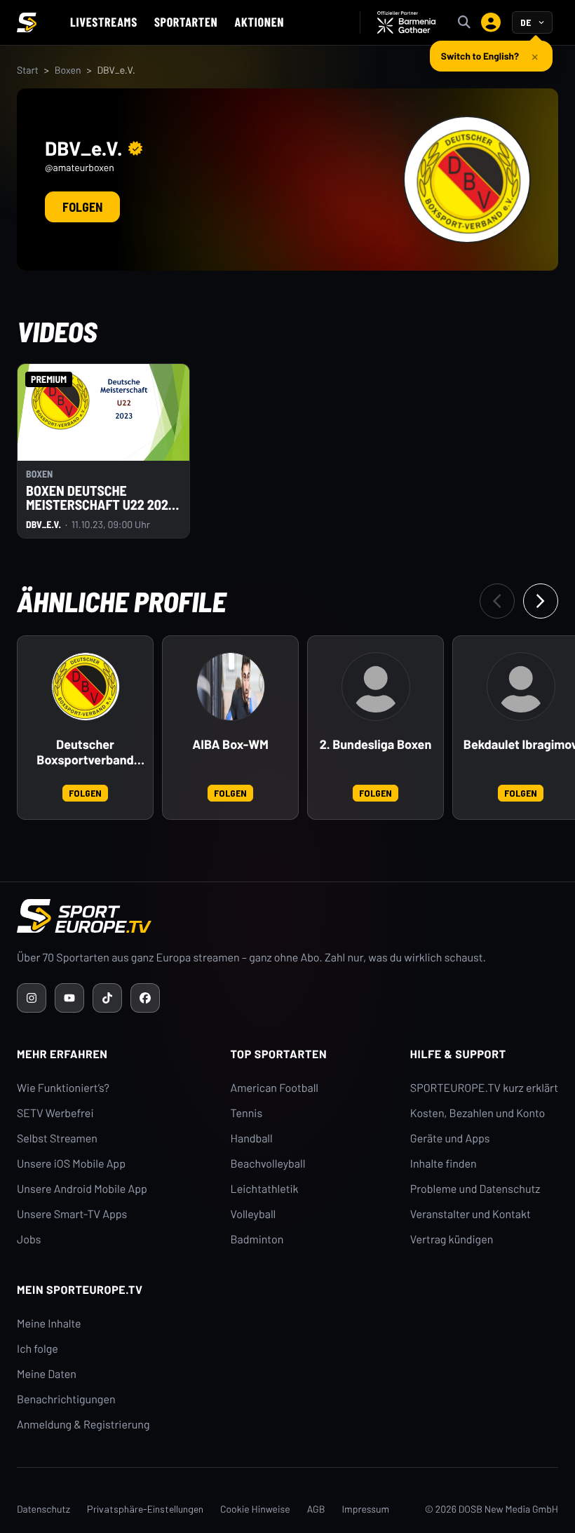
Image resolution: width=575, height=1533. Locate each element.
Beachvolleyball (268, 1163)
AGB (316, 1509)
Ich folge (37, 1349)
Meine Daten (46, 1374)
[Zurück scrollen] (497, 601)
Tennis (247, 1113)
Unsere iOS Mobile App (71, 1163)
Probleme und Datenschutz (475, 1189)
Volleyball (253, 1214)
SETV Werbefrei (55, 1113)
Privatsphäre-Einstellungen (145, 1509)
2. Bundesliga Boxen (376, 744)
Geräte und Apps (450, 1138)
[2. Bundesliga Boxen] (376, 686)
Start (28, 70)
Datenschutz (43, 1509)
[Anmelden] (491, 22)
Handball (252, 1138)
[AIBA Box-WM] (230, 686)
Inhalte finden (443, 1163)
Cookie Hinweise (255, 1509)
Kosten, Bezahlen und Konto (477, 1113)
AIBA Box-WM (230, 744)
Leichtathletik (265, 1189)
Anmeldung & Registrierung (83, 1424)
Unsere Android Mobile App (82, 1189)
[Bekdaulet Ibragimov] (521, 686)
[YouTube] (69, 998)
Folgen (82, 207)
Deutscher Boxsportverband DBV (84, 752)
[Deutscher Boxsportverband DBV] (85, 686)
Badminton (257, 1239)
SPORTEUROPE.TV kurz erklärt (484, 1088)
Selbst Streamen (57, 1138)
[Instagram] (31, 998)
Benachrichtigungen (66, 1399)
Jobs (29, 1239)
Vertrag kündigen (451, 1239)
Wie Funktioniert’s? (63, 1088)
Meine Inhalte (49, 1323)
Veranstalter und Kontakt (470, 1214)
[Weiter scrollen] (540, 601)
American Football (274, 1088)
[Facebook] (145, 998)
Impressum (365, 1509)
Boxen (68, 70)
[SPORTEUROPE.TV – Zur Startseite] (26, 22)
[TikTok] (107, 998)
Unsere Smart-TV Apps (72, 1214)
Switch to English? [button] (480, 56)
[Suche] (464, 22)
